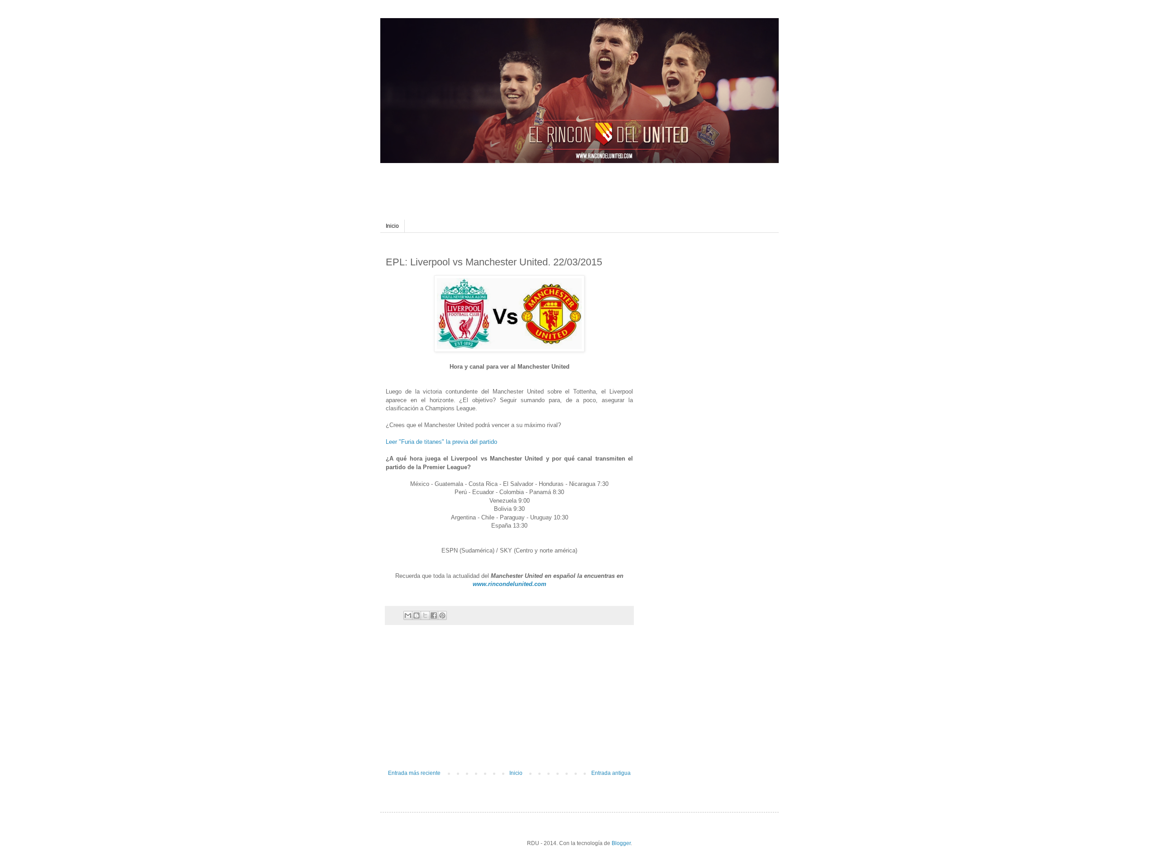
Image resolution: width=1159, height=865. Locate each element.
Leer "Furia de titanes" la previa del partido (441, 441)
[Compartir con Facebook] (433, 615)
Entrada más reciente (414, 773)
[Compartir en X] (425, 615)
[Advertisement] (558, 183)
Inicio (392, 226)
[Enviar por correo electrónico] (407, 615)
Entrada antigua (611, 773)
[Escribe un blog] (416, 615)
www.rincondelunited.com (509, 584)
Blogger (621, 843)
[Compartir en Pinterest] (442, 615)
